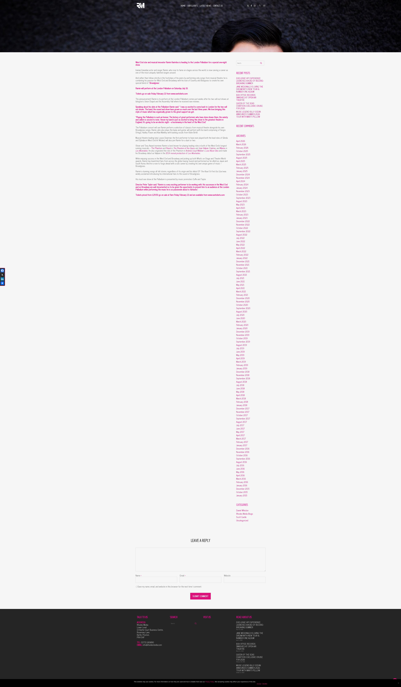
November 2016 (242, 452)
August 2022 (241, 234)
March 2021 (241, 291)
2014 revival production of (183, 153)
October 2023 (242, 194)
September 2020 (243, 308)
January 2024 (242, 188)
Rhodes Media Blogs (244, 514)
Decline (264, 684)
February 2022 (242, 254)
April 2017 (240, 435)
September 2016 (243, 458)
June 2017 (240, 428)
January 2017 (241, 445)
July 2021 (240, 278)
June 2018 (240, 388)
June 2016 (240, 468)
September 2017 (243, 418)
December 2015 (242, 489)
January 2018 (241, 405)
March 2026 (241, 144)
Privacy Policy (209, 682)
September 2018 (243, 378)
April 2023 (240, 208)
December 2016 (242, 448)
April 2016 (240, 475)
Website (227, 575)
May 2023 (240, 204)
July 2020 (240, 315)
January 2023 (241, 218)
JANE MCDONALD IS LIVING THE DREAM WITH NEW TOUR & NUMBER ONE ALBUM (249, 89)
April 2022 (240, 248)
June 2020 (240, 318)
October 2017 (242, 415)
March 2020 (241, 321)
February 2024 (242, 184)
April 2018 (240, 395)
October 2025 (242, 151)
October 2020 (242, 305)
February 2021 (242, 295)
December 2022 (243, 221)
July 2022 (240, 238)
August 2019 (241, 345)
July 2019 (240, 348)
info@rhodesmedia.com (152, 645)
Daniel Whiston (242, 510)
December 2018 (242, 372)
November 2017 (242, 412)
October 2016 (242, 455)
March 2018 (241, 398)
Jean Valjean (204, 148)
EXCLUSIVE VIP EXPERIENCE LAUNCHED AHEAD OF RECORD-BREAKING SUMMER (250, 81)
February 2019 (242, 365)
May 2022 (240, 244)
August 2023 (241, 201)
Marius (222, 148)
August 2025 (241, 158)
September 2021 (243, 271)
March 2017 (241, 438)
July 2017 (240, 425)
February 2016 (242, 482)
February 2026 (242, 147)
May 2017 (240, 432)
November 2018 (242, 375)
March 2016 (241, 479)
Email (182, 575)
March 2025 (241, 164)
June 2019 (240, 351)
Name (138, 575)
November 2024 (243, 178)
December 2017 (242, 408)
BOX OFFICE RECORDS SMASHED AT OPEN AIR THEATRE (246, 97)
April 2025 (240, 161)
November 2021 (242, 265)
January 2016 (241, 485)
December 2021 (242, 261)
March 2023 (241, 211)
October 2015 (242, 492)
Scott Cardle (241, 517)
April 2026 (240, 141)
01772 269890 (147, 642)
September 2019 (243, 341)
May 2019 (240, 355)
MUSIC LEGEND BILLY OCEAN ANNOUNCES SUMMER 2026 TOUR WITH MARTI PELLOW (248, 114)
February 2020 (242, 325)
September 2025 (243, 154)
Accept (259, 684)
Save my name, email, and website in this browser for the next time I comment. (170, 586)
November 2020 (243, 301)
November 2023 (243, 191)
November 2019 (242, 335)
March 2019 (241, 361)
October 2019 (242, 338)
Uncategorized (242, 520)
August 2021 (241, 275)
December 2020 (243, 298)
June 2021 (240, 281)
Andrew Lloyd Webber (195, 150)
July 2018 (240, 385)
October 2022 (242, 228)
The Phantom (156, 148)
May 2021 (240, 285)
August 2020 (241, 311)
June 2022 (240, 241)
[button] (264, 5)
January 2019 (241, 368)
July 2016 (240, 465)
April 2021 (240, 288)
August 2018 (241, 382)
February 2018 (242, 402)
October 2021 (242, 268)
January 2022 (241, 258)
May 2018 (240, 392)
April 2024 (240, 181)
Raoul (168, 148)
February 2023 (242, 214)
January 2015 (241, 495)
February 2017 (242, 442)
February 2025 (242, 168)
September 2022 (243, 231)
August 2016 (241, 462)
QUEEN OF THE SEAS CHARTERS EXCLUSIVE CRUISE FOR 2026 (249, 106)
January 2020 (241, 328)
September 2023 (243, 198)
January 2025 (241, 171)
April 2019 (240, 358)
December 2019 (242, 331)
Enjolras (212, 148)
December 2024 (243, 174)
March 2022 (241, 251)
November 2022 (243, 224)
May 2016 (240, 472)
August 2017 (241, 422)
